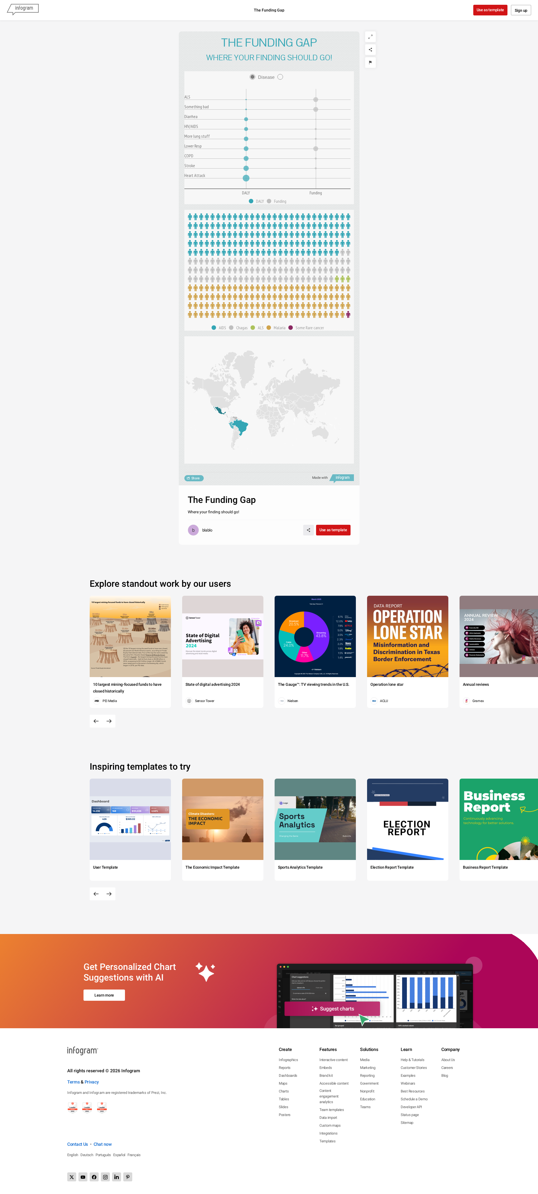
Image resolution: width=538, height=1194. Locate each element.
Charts (284, 1091)
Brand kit (326, 1075)
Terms (73, 1082)
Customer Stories (414, 1068)
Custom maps (330, 1125)
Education (367, 1099)
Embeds (325, 1068)
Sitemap (407, 1123)
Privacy (92, 1082)
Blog (444, 1075)
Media (365, 1060)
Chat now (103, 1144)
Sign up (521, 10)
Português (103, 1155)
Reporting (367, 1075)
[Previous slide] (96, 721)
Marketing (367, 1068)
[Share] (370, 49)
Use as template (490, 10)
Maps (283, 1083)
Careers (447, 1068)
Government (369, 1083)
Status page (410, 1115)
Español (119, 1155)
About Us (448, 1060)
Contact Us (77, 1144)
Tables (284, 1099)
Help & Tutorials (412, 1060)
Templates (327, 1141)
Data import (328, 1117)
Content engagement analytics (328, 1096)
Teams (365, 1107)
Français (134, 1155)
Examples (408, 1075)
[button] (258, 201)
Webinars (408, 1083)
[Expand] (370, 36)
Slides (283, 1107)
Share (195, 478)
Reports (285, 1068)
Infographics (288, 1060)
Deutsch (86, 1155)
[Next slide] (109, 721)
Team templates (331, 1110)
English (72, 1155)
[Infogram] (23, 10)
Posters (285, 1115)
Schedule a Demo (414, 1099)
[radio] (263, 77)
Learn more (104, 995)
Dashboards (288, 1075)
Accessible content (334, 1083)
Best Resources (413, 1091)
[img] (246, 178)
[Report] (370, 62)
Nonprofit (367, 1091)
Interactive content (333, 1060)
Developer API (411, 1107)
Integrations (328, 1133)
